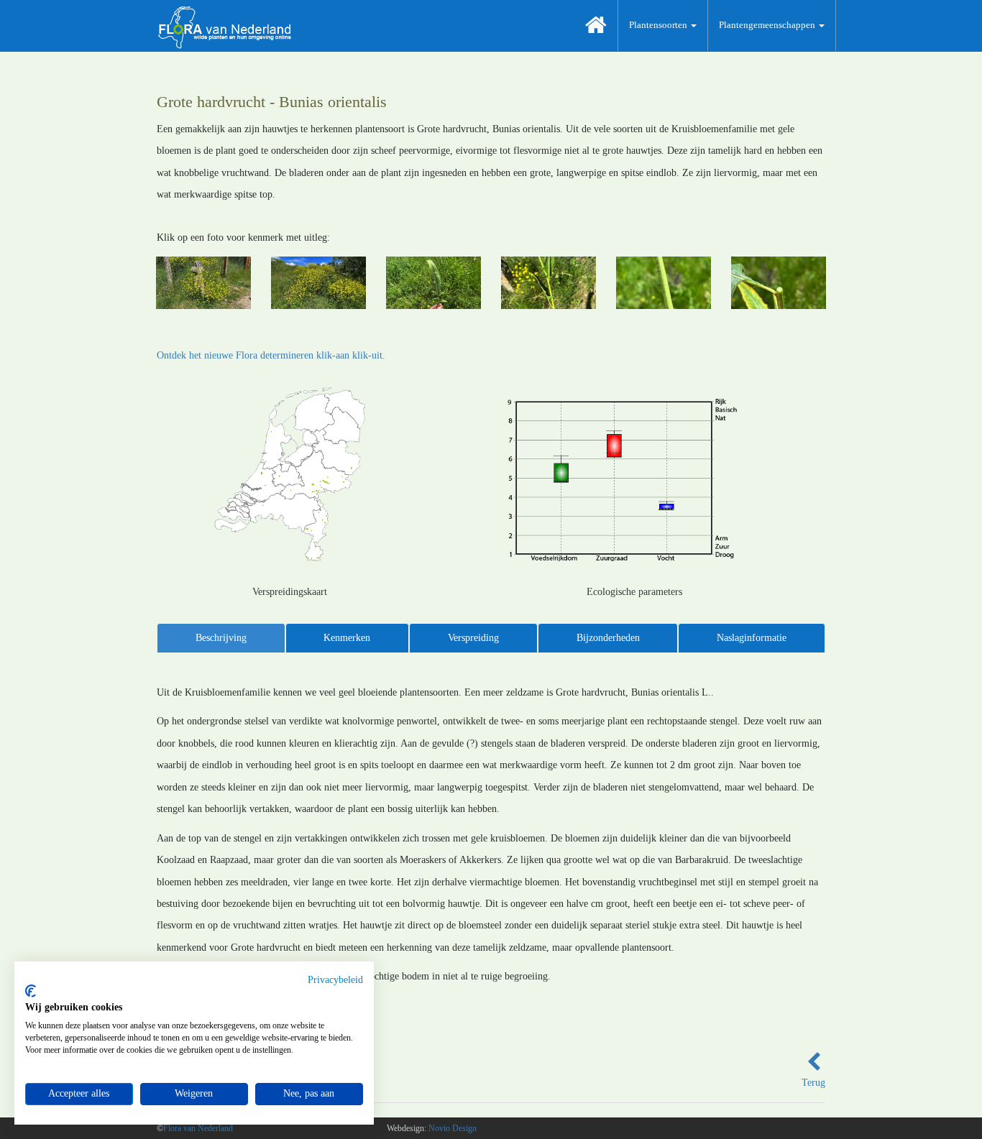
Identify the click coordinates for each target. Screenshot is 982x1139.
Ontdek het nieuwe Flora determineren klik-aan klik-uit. (271, 355)
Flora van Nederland (198, 1128)
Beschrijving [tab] (221, 637)
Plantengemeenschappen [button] (768, 24)
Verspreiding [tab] (473, 637)
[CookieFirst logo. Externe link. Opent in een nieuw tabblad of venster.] (30, 990)
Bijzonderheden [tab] (608, 637)
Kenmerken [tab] (346, 637)
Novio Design (452, 1128)
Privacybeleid (335, 979)
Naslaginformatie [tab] (751, 637)
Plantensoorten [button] (659, 24)
